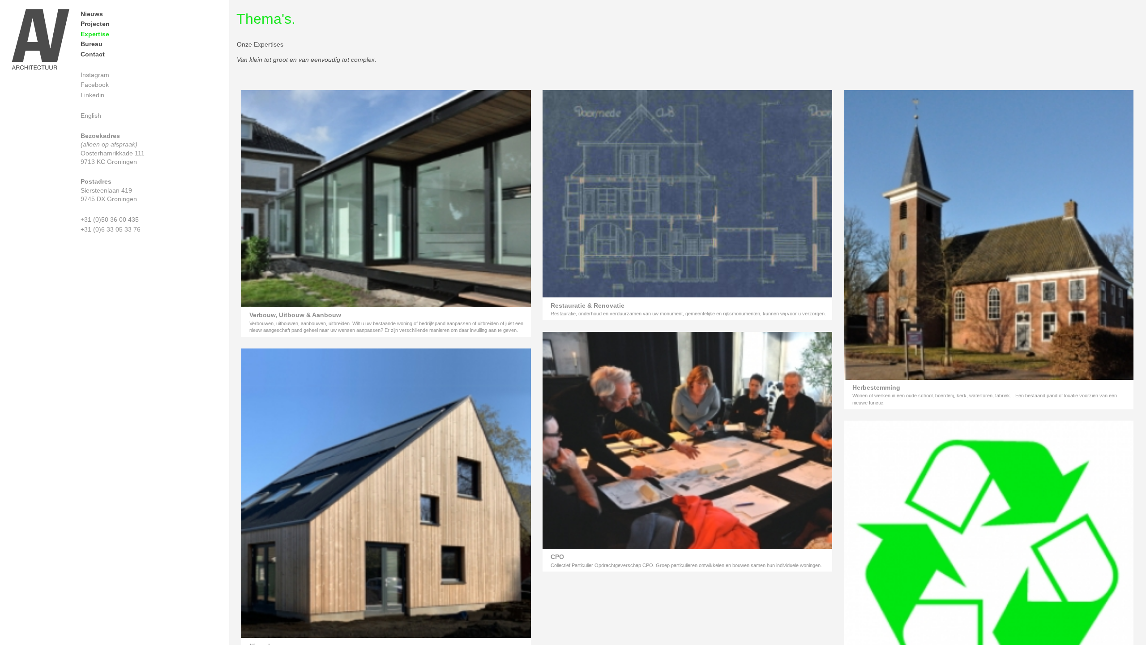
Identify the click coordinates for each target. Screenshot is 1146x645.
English (91, 115)
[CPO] (687, 546)
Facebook (95, 84)
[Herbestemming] (989, 377)
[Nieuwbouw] (386, 635)
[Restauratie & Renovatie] (687, 295)
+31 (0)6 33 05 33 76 (111, 229)
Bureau (92, 43)
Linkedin (92, 95)
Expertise (95, 34)
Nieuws (92, 13)
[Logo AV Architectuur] (40, 41)
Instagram (95, 74)
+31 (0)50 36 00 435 (110, 219)
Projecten (95, 23)
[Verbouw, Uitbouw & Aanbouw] (386, 305)
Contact (93, 54)
